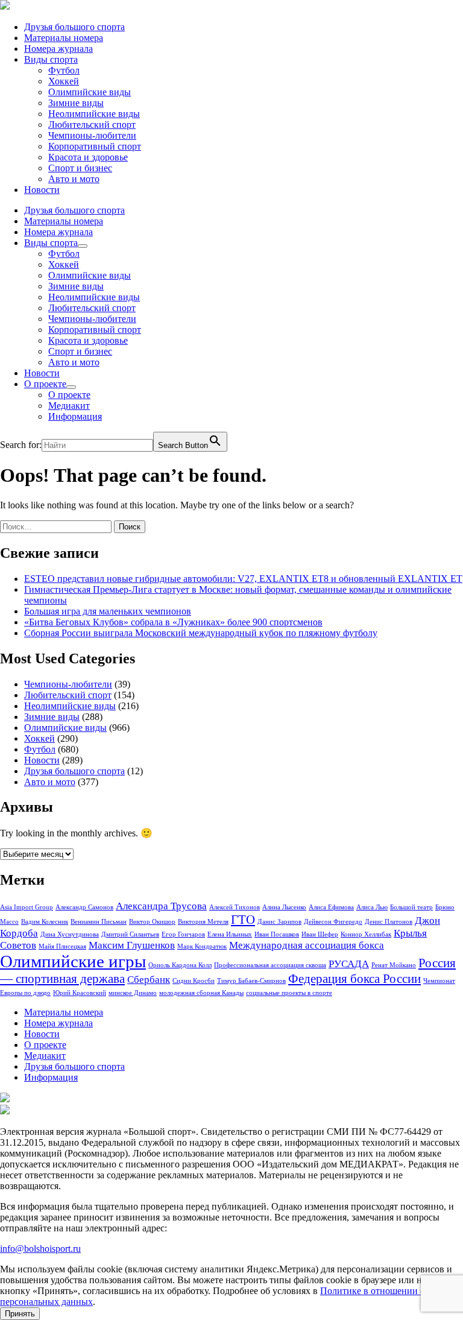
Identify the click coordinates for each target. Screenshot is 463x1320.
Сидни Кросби (193, 980)
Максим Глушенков (132, 945)
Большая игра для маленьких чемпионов (107, 611)
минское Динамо (133, 993)
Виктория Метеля (203, 921)
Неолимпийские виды (94, 114)
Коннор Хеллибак (366, 934)
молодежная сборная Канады (201, 993)
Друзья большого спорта (74, 27)
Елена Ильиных (229, 934)
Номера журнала (58, 48)
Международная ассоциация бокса (306, 945)
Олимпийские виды (89, 92)
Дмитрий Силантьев (130, 934)
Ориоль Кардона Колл (180, 965)
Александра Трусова (161, 906)
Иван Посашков (276, 934)
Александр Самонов (84, 907)
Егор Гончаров (183, 934)
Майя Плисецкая (62, 946)
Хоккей (63, 81)
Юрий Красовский (79, 993)
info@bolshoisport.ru (40, 1248)
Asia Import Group (26, 907)
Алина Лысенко (284, 907)
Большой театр (411, 907)
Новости (42, 190)
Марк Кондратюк (202, 946)
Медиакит (69, 405)
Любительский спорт (92, 124)
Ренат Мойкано (393, 965)
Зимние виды (76, 103)
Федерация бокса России (354, 978)
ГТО (243, 919)
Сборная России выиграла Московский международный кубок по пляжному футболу (200, 633)
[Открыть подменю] (82, 246)
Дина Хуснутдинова (69, 934)
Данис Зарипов (279, 921)
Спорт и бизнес (80, 168)
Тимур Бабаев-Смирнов (251, 980)
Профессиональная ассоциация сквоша (270, 965)
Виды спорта (51, 59)
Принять (20, 1313)
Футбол (64, 70)
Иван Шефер (319, 934)
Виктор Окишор (152, 921)
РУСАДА (349, 964)
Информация (75, 416)
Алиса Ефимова (331, 907)
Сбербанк (148, 979)
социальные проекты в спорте (289, 993)
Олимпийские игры (73, 961)
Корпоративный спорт (94, 146)
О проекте (45, 384)
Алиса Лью (372, 907)
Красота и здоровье (88, 157)
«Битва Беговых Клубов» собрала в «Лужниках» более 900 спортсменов (173, 622)
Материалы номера (63, 38)
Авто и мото (73, 179)
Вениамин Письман (99, 921)
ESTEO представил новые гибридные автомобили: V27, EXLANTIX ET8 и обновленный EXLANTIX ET (243, 578)
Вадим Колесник (44, 921)
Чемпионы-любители (92, 135)
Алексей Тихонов (234, 907)
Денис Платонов (388, 921)
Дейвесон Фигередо (333, 921)
